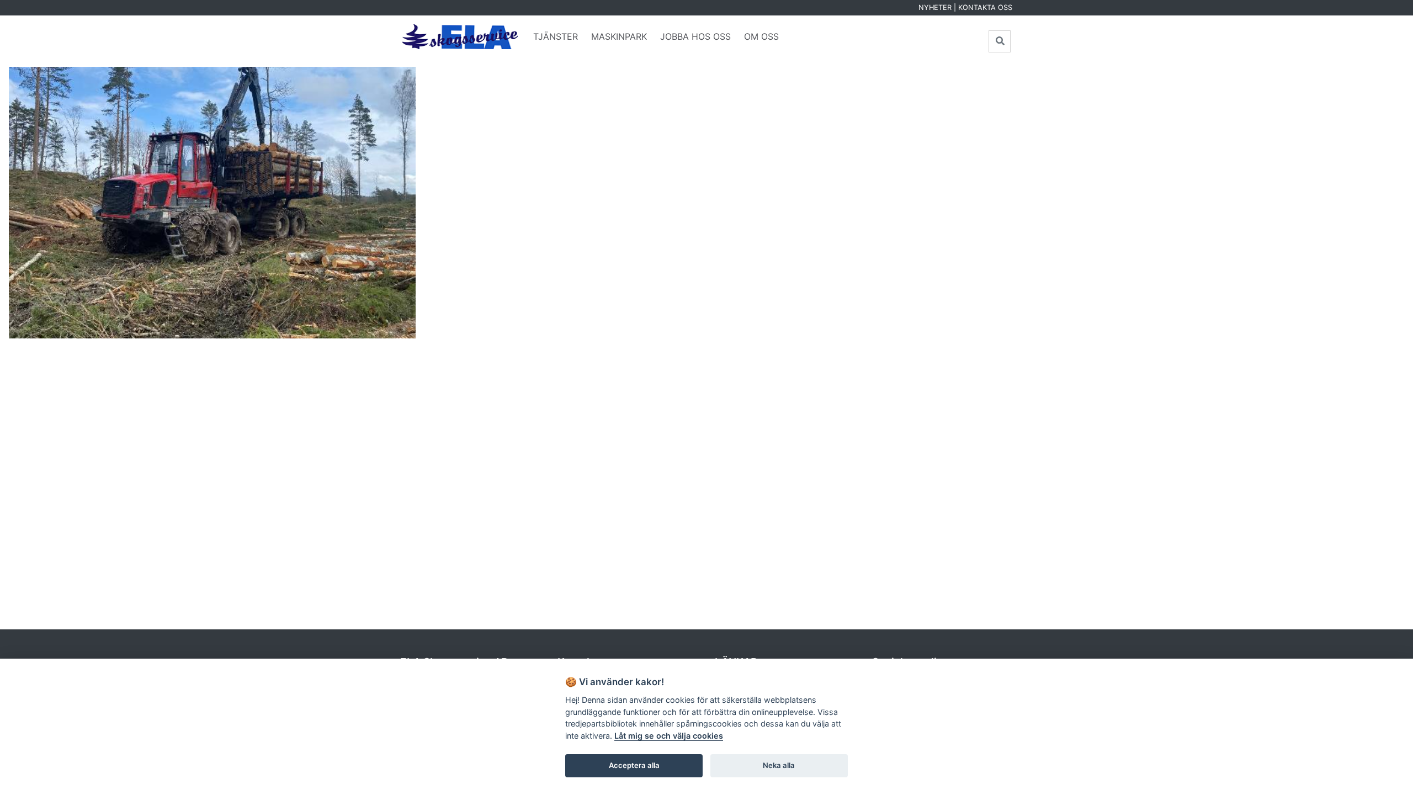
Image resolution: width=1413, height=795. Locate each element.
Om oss (761, 36)
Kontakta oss (985, 7)
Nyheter (935, 7)
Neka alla (779, 765)
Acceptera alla (634, 765)
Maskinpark (619, 36)
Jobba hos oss (695, 36)
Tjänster (555, 36)
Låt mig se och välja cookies (668, 735)
